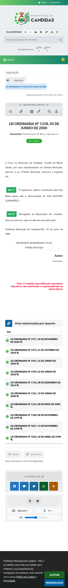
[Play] (30, 501)
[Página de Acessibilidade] (57, 32)
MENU (10, 59)
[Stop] (37, 501)
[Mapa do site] (52, 32)
